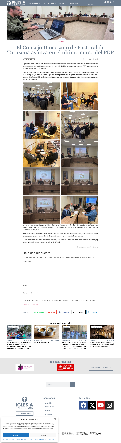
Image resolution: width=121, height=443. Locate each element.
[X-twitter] (108, 2)
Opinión (62, 3)
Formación (73, 3)
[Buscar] (72, 384)
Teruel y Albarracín (96, 327)
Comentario (27, 261)
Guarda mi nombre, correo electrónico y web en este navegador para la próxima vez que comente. (59, 300)
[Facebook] (105, 2)
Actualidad (33, 3)
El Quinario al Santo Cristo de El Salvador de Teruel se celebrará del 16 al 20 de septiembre (102, 344)
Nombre (26, 285)
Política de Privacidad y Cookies (11, 439)
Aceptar (16, 435)
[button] (55, 419)
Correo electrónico (30, 293)
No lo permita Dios (41, 342)
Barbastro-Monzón (13, 327)
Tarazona (60, 41)
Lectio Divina (48, 3)
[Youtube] (111, 2)
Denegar (43, 435)
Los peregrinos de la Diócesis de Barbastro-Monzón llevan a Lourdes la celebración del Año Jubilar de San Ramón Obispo (19, 345)
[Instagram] (113, 2)
